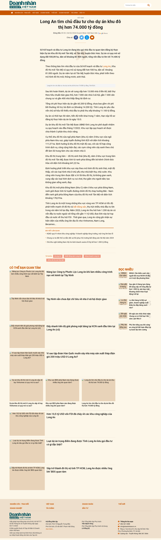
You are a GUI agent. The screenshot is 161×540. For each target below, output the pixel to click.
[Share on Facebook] (76, 37)
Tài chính (74, 13)
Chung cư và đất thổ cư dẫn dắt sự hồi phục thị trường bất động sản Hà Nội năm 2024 (80, 238)
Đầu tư (82, 13)
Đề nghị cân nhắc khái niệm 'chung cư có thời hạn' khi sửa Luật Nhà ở (140, 316)
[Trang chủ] (12, 12)
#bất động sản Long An (73, 256)
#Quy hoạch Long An (92, 256)
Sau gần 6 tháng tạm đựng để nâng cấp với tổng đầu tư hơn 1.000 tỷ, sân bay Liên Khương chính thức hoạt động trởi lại (140, 289)
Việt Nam (35, 13)
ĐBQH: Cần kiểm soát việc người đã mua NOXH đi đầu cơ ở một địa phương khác (139, 275)
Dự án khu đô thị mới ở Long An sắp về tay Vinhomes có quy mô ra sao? (26, 404)
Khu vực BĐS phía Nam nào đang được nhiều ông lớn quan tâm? (61, 404)
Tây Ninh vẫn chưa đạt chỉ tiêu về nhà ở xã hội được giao (77, 299)
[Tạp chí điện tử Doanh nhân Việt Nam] (23, 4)
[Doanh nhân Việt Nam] (20, 516)
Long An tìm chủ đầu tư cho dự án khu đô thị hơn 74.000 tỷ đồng (98, 404)
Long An (107, 66)
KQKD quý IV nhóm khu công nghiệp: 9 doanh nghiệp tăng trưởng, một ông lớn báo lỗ (80, 233)
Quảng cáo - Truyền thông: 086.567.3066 (134, 533)
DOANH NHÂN (45, 13)
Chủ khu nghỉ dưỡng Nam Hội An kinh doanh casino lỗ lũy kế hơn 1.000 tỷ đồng (77, 242)
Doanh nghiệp (64, 13)
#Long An (57, 256)
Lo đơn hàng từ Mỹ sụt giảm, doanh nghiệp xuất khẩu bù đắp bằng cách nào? (139, 304)
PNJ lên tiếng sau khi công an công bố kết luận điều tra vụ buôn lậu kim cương (140, 327)
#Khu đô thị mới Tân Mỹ (56, 260)
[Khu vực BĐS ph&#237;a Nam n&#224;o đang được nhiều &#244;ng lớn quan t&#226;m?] (62, 390)
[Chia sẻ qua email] (92, 37)
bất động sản (79, 206)
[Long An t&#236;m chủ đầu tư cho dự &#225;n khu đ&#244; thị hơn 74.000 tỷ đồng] (98, 390)
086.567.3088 (125, 524)
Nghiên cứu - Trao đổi (22, 13)
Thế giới (54, 13)
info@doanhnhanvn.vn (128, 526)
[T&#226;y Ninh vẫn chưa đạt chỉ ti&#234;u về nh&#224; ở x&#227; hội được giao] (27, 309)
